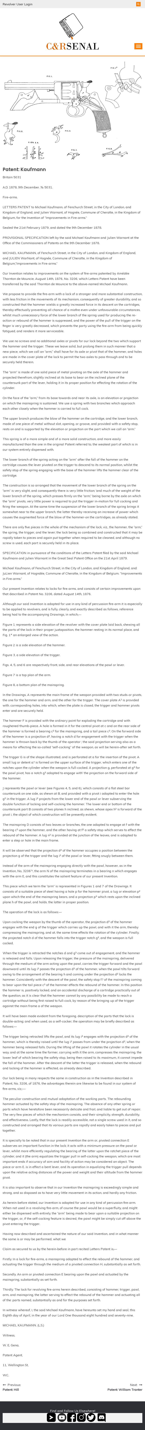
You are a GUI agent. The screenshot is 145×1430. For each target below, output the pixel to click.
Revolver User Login (17, 4)
